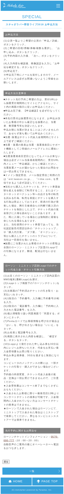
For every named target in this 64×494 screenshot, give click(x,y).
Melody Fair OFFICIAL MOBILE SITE (14, 5)
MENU (58, 6)
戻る (6, 461)
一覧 (32, 471)
